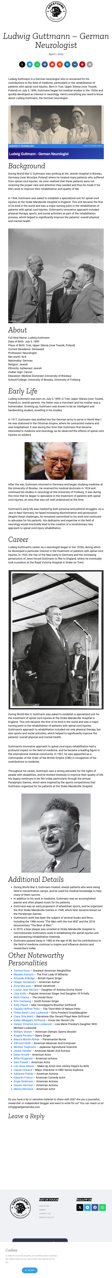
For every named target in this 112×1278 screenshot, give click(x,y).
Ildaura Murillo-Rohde (26, 1039)
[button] (22, 64)
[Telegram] (87, 1207)
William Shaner (23, 1031)
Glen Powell (21, 1062)
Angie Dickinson (23, 1081)
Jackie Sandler (23, 1050)
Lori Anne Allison (24, 1066)
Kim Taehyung (22, 1001)
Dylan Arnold (21, 1054)
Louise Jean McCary (26, 989)
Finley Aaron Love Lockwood (31, 1012)
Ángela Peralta (23, 1035)
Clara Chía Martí (23, 1016)
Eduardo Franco (23, 1077)
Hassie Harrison (23, 1085)
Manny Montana (23, 1089)
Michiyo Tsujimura (25, 1047)
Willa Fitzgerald (23, 1058)
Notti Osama (21, 997)
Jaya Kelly (20, 993)
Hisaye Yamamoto (25, 982)
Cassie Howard (23, 1070)
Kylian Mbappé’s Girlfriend (29, 1020)
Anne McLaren (22, 986)
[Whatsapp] (102, 1207)
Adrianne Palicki (24, 1073)
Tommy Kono (22, 970)
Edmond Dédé (22, 1043)
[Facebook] (95, 1207)
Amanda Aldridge (24, 978)
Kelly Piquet (21, 1005)
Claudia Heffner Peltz (27, 1008)
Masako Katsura (23, 974)
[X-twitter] (79, 1207)
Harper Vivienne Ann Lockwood (33, 1024)
